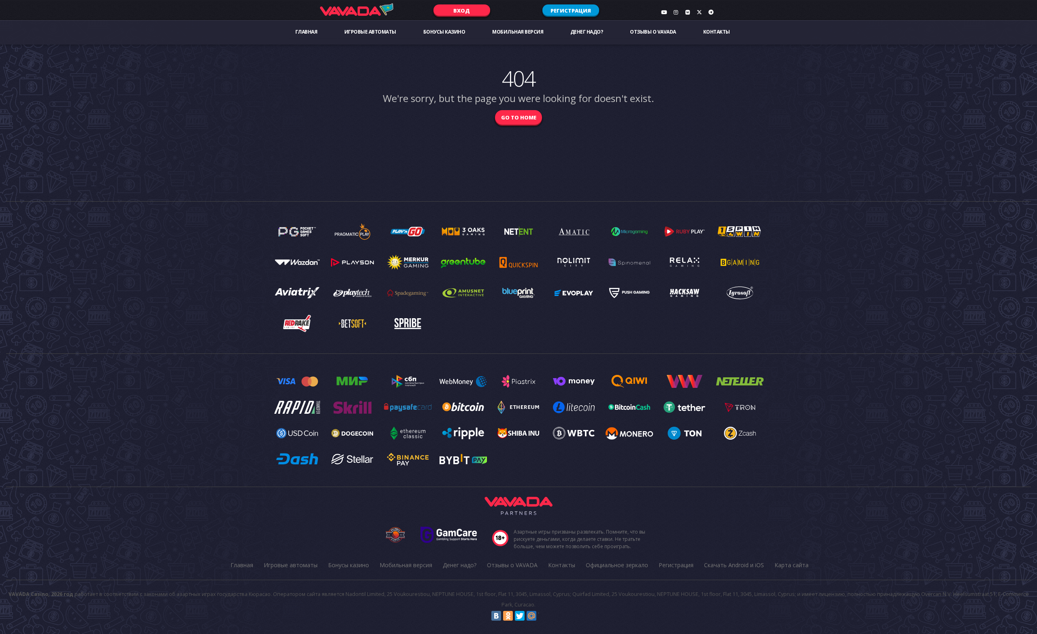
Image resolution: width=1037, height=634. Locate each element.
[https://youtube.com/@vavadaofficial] (664, 12)
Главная (306, 31)
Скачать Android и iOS (734, 565)
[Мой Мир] (531, 616)
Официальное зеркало (617, 565)
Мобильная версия (517, 31)
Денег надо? (586, 31)
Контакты (716, 31)
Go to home (518, 117)
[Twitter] (520, 616)
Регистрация (571, 10)
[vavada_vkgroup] (687, 12)
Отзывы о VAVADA (653, 31)
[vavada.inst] (675, 12)
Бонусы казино (444, 31)
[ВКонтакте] (496, 616)
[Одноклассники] (508, 616)
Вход (461, 10)
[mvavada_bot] (711, 12)
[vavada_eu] (699, 12)
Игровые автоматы (370, 31)
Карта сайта (792, 565)
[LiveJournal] (543, 616)
